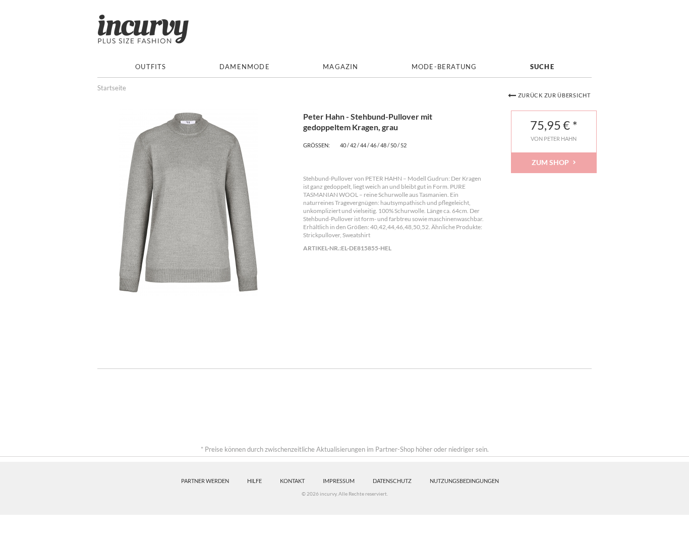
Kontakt (292, 480)
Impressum (339, 480)
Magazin (340, 67)
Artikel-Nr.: (322, 248)
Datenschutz (392, 480)
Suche (542, 67)
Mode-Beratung (444, 67)
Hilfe (254, 480)
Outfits (150, 67)
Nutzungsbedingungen (464, 480)
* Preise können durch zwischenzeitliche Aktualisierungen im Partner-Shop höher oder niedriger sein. (345, 449)
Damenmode (244, 67)
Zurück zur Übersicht (554, 95)
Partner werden (205, 480)
